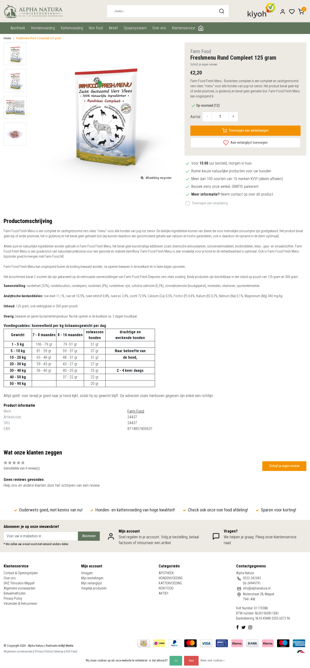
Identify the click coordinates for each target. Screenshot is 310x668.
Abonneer (89, 536)
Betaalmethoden (15, 593)
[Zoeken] (222, 11)
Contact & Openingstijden (21, 573)
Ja (175, 660)
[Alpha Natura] (33, 11)
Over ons (159, 28)
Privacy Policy (13, 598)
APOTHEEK (17, 28)
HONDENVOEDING (43, 28)
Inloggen (87, 573)
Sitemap (59, 651)
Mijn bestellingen (92, 578)
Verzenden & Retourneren (20, 603)
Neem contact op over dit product (247, 194)
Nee (191, 660)
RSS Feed (71, 651)
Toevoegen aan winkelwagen (249, 130)
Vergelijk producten (94, 588)
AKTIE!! (113, 28)
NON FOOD (96, 28)
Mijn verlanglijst (91, 583)
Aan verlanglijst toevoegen (249, 143)
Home (7, 38)
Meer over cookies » (213, 660)
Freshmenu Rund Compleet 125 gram (38, 38)
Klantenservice (183, 28)
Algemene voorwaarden (19, 588)
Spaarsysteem (135, 28)
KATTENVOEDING (72, 28)
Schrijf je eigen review (203, 64)
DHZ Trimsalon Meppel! (19, 583)
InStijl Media (65, 645)
